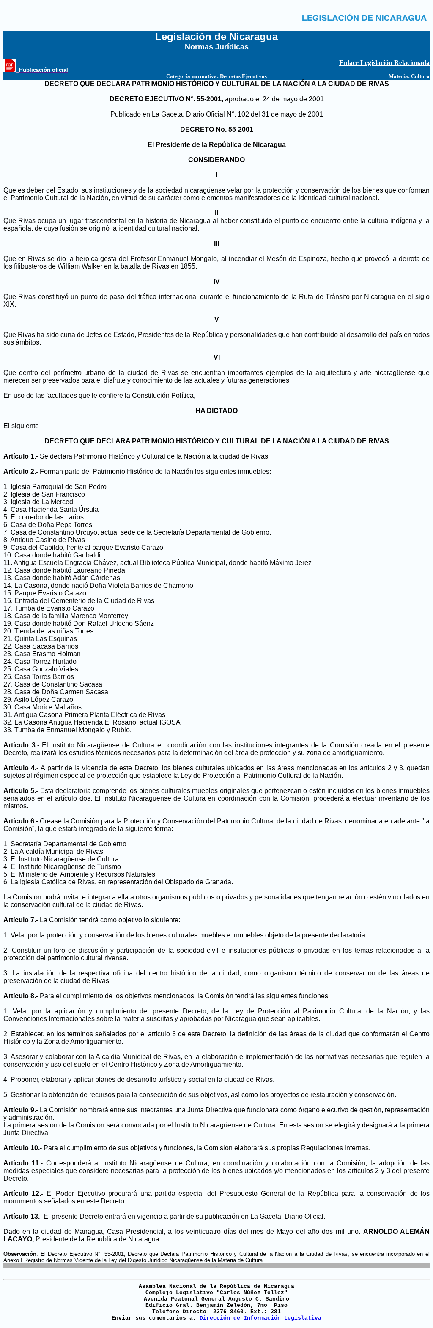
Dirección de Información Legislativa (260, 1318)
